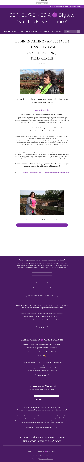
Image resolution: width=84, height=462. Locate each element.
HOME (56, 428)
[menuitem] (7, 31)
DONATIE (42, 263)
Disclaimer (29, 428)
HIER (39, 362)
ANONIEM (27, 362)
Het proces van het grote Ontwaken (36, 437)
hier (53, 263)
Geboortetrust (45, 316)
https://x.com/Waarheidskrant (45, 455)
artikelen (26, 319)
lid (28, 263)
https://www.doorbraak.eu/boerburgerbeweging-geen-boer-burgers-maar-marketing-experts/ (44, 172)
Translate (46, 3)
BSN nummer (56, 316)
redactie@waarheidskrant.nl (75, 6)
